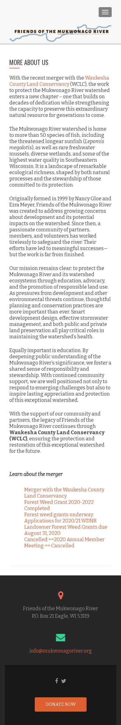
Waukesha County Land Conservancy (59, 81)
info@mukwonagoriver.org (60, 651)
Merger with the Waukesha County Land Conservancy (64, 493)
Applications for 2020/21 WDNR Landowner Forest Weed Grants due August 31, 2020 (65, 527)
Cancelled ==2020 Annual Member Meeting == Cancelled (64, 543)
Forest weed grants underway (58, 515)
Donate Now (61, 704)
